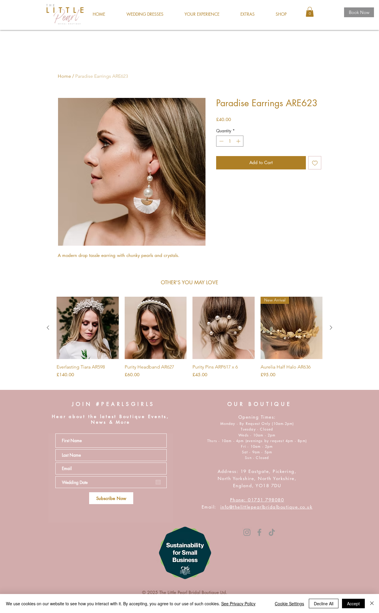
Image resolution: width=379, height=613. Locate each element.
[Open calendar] (158, 482)
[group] (189, 340)
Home (64, 76)
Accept (353, 603)
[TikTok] (272, 532)
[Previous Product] (48, 327)
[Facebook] (259, 532)
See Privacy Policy (238, 603)
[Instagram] (247, 532)
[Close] (371, 603)
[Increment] (239, 141)
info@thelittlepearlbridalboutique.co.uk (266, 507)
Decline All (323, 603)
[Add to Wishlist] (315, 162)
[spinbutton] (229, 141)
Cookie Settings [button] (289, 603)
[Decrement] (220, 141)
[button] (145, 14)
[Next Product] (331, 327)
